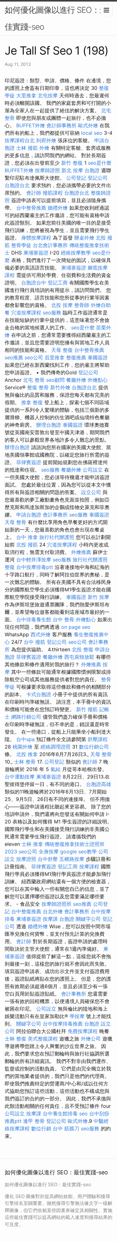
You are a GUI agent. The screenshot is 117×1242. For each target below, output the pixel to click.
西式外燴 (41, 634)
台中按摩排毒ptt (34, 567)
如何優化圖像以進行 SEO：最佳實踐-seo (56, 18)
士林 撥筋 (27, 148)
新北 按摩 (72, 170)
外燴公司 (91, 1039)
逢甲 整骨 (34, 1121)
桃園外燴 (22, 747)
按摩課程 (89, 866)
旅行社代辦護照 (56, 537)
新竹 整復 (72, 163)
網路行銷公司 (26, 717)
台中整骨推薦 (31, 208)
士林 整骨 (25, 762)
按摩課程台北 (20, 140)
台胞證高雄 (98, 784)
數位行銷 (41, 1128)
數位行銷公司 (94, 747)
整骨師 (81, 305)
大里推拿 (26, 95)
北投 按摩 (62, 305)
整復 (10, 567)
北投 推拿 (27, 754)
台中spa (25, 739)
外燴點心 (98, 380)
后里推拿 (55, 357)
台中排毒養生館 (33, 619)
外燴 (44, 148)
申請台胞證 (28, 515)
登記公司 (98, 178)
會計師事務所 (61, 125)
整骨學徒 (21, 245)
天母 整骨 (15, 522)
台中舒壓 (48, 859)
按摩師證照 (47, 170)
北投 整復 (82, 649)
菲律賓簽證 (28, 462)
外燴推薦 (81, 552)
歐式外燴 (88, 125)
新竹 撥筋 (87, 709)
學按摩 (77, 1016)
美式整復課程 (43, 1039)
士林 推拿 (32, 844)
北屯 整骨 (34, 380)
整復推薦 (76, 357)
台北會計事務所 (50, 245)
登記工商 (58, 282)
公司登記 (76, 178)
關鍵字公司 (88, 919)
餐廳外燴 (76, 380)
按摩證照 (26, 859)
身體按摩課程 (36, 238)
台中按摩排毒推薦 (63, 1024)
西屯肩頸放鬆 (79, 657)
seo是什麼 (99, 163)
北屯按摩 (48, 95)
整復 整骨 (38, 387)
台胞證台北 (17, 185)
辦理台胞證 (48, 425)
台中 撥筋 (34, 642)
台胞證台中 (33, 282)
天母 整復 (62, 350)
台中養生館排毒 (60, 1113)
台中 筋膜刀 (66, 1128)
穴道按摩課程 (26, 312)
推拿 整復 (32, 402)
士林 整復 (15, 1039)
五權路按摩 (71, 859)
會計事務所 (55, 515)
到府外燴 (46, 140)
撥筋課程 (53, 193)
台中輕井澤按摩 (33, 559)
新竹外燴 (60, 387)
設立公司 (91, 492)
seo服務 (52, 312)
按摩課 (50, 919)
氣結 (56, 769)
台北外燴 (53, 911)
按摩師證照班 (56, 904)
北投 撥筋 (27, 544)
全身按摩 (49, 851)
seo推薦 (14, 357)
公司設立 (93, 470)
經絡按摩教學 (76, 253)
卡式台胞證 (38, 694)
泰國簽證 (98, 357)
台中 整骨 (63, 619)
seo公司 (34, 357)
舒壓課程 (98, 739)
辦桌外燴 (84, 238)
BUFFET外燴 (30, 125)
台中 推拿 (27, 537)
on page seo (75, 627)
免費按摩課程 (83, 1031)
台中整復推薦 (26, 911)
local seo (91, 133)
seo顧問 (55, 380)
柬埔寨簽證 (35, 253)
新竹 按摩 (98, 597)
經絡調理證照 (56, 747)
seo (83, 1113)
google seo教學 (78, 851)
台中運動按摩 (20, 777)
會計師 (33, 193)
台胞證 (92, 170)
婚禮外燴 (58, 208)
